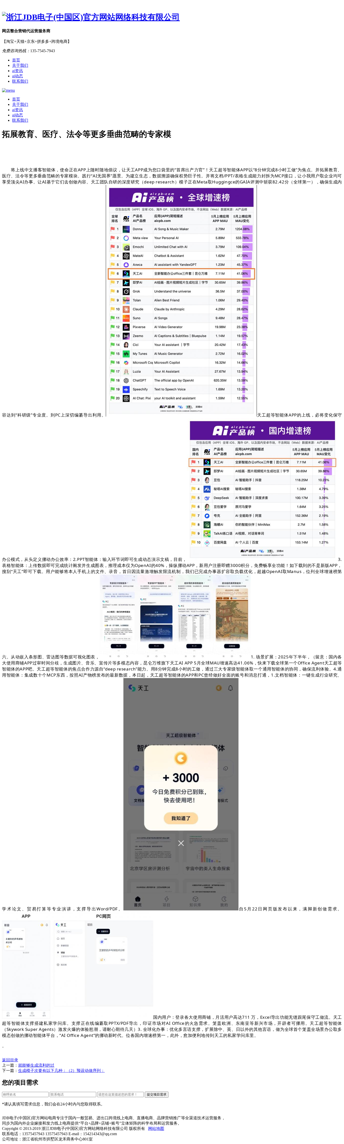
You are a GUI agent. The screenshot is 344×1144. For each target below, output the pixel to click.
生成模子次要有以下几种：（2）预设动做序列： (61, 1070)
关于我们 (20, 65)
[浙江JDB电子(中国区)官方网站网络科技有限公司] (172, 17)
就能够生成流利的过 (36, 1065)
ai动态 (17, 76)
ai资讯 (17, 71)
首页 (16, 60)
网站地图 (156, 1128)
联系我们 (20, 81)
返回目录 (10, 1060)
